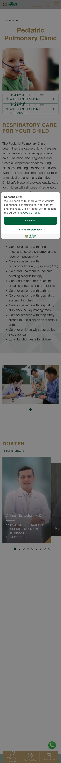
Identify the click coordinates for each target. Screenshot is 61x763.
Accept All (30, 220)
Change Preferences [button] (30, 229)
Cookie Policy (31, 212)
